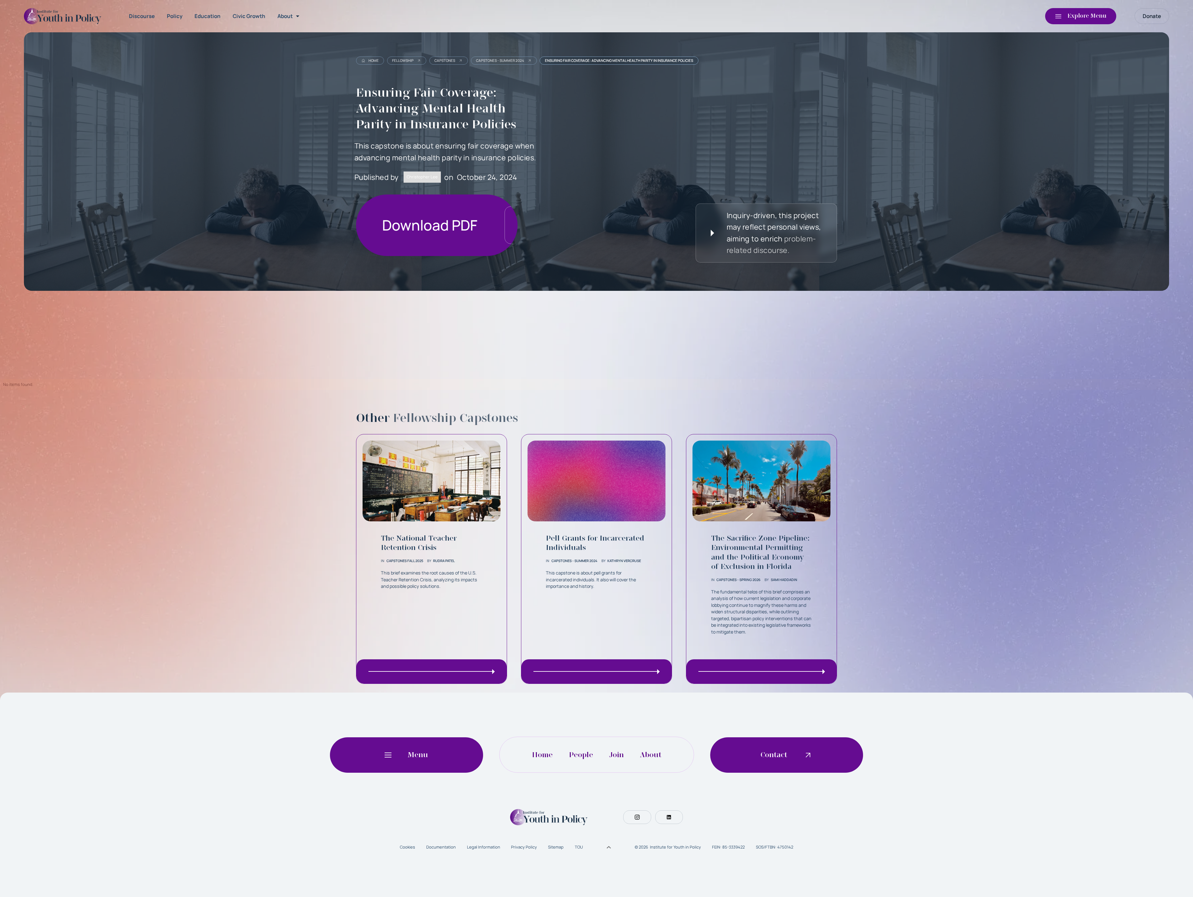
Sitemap (556, 847)
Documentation (441, 847)
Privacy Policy (524, 847)
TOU (579, 847)
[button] (289, 16)
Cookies (407, 847)
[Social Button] (637, 817)
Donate (1152, 16)
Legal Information (483, 847)
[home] (64, 16)
